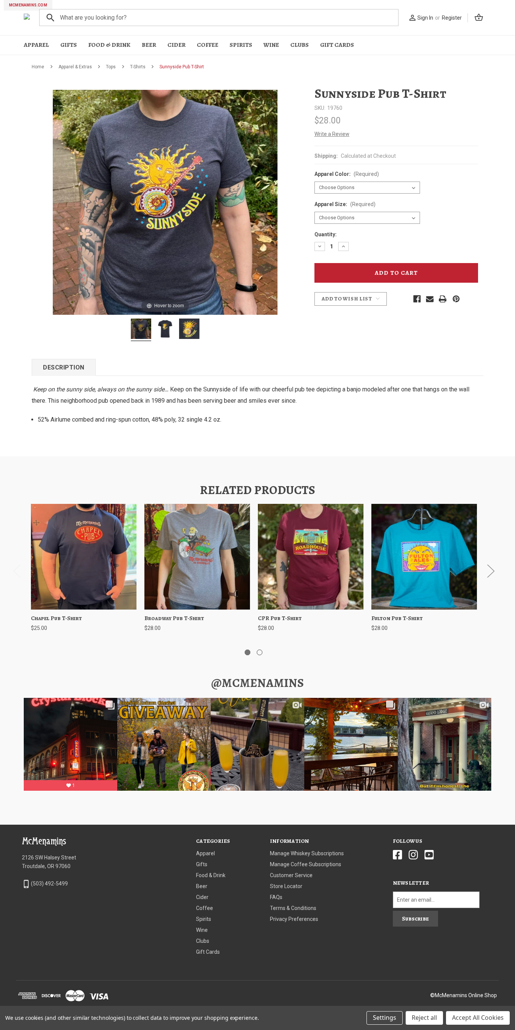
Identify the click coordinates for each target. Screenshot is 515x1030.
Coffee (207, 45)
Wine (271, 45)
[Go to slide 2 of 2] (259, 652)
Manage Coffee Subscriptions (305, 864)
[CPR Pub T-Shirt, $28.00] (310, 557)
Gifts (68, 45)
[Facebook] (417, 299)
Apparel (36, 45)
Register (452, 17)
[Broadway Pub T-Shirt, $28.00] (197, 557)
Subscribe (415, 918)
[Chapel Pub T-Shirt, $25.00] (83, 557)
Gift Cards (337, 45)
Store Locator (286, 886)
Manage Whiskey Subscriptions (307, 853)
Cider (176, 45)
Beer (149, 45)
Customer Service (291, 875)
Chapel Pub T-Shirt (56, 618)
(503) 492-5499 (49, 884)
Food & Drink (109, 45)
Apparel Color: (346, 174)
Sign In (425, 17)
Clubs (299, 45)
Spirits (241, 45)
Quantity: (325, 234)
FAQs (276, 897)
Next (490, 570)
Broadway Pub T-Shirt (174, 618)
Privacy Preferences (294, 919)
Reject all (424, 1017)
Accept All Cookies (478, 1017)
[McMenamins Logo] (27, 18)
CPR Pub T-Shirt (280, 618)
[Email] (430, 299)
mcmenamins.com (28, 5)
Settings (384, 1017)
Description (63, 367)
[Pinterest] (456, 299)
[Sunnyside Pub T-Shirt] (141, 330)
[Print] (442, 299)
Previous (16, 570)
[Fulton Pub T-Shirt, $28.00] (424, 557)
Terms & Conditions (293, 908)
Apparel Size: (345, 204)
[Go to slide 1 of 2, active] (247, 652)
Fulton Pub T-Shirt (397, 618)
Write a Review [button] (331, 134)
